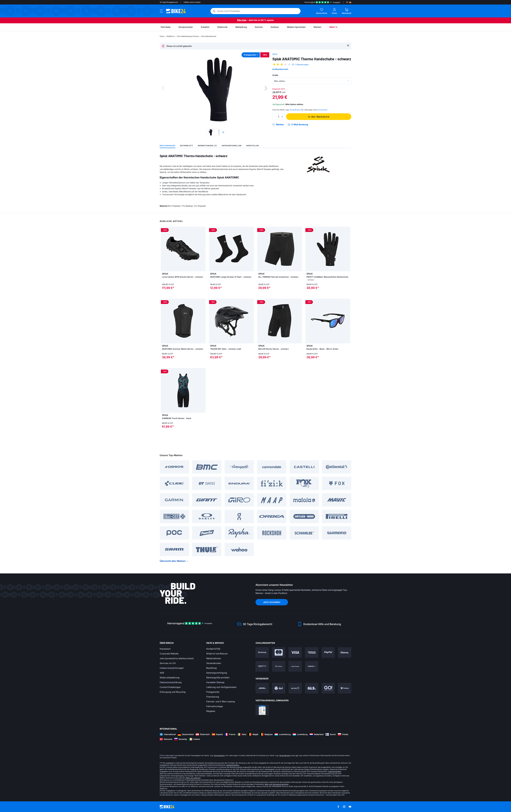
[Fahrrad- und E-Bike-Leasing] (311, 666)
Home (162, 36)
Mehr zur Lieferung (193, 778)
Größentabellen (232, 146)
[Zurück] (163, 88)
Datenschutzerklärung (171, 682)
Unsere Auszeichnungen (172, 668)
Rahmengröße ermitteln (217, 677)
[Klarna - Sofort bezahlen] (344, 652)
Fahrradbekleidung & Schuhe (188, 36)
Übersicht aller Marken (173, 561)
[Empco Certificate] (262, 710)
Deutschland (322, 110)
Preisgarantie (212, 692)
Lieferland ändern (232, 765)
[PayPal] (328, 652)
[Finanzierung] (295, 666)
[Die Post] (295, 688)
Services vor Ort (168, 663)
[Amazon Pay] (262, 666)
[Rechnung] (262, 652)
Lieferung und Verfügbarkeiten (221, 687)
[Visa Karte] (295, 652)
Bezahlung (211, 668)
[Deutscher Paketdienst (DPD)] (278, 688)
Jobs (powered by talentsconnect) (177, 658)
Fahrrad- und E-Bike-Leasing (220, 701)
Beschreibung (167, 146)
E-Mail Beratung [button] (300, 124)
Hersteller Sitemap (215, 682)
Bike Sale (241, 20)
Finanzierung (212, 696)
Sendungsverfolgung (216, 672)
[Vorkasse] (278, 666)
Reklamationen (213, 658)
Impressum (165, 648)
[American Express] (311, 652)
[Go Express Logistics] (328, 688)
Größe (275, 75)
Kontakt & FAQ (213, 648)
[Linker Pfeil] (163, 249)
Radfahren (170, 36)
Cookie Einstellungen (170, 687)
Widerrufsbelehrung (170, 677)
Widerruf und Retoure (217, 653)
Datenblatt (186, 146)
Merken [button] (280, 124)
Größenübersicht (280, 69)
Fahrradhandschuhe (208, 36)
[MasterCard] (278, 652)
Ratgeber (210, 711)
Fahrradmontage (214, 706)
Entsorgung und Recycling (173, 692)
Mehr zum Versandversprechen (277, 784)
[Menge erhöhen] (282, 116)
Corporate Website (169, 653)
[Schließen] (348, 45)
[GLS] (311, 688)
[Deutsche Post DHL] (262, 688)
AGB (162, 672)
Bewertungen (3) (207, 146)
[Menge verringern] (275, 116)
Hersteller (252, 146)
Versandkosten (213, 663)
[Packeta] (344, 688)
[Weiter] (266, 88)
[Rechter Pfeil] (203, 249)
